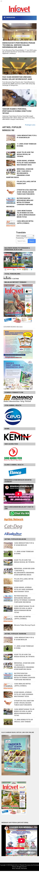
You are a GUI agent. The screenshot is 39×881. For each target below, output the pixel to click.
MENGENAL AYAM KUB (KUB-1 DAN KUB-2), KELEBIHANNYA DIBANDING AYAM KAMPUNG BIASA (19, 173)
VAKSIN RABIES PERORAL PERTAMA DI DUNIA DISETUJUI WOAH (16, 111)
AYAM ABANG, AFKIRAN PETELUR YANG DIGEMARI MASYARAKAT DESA (26, 163)
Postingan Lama (30, 125)
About (13, 868)
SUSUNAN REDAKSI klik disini (13, 327)
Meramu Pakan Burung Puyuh (24, 625)
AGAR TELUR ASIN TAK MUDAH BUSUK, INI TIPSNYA (25, 154)
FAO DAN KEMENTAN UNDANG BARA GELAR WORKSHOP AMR (17, 78)
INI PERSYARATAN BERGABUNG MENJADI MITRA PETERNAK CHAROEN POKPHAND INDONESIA (19, 202)
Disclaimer (24, 868)
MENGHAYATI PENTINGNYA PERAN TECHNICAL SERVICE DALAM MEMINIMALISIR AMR (18, 45)
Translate (31, 238)
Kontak (18, 868)
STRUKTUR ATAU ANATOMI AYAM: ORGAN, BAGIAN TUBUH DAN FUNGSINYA (26, 192)
